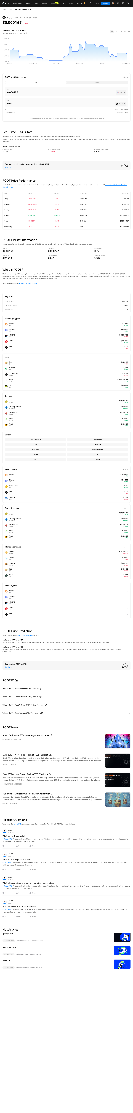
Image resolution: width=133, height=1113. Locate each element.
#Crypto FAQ (7, 839)
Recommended (65, 469)
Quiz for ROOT (8, 934)
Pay (36, 82)
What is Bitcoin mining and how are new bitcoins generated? (28, 883)
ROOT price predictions (25, 635)
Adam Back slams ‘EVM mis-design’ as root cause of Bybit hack (32, 735)
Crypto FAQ (17, 824)
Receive (97, 82)
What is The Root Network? (28, 283)
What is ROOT (7, 961)
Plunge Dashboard (65, 547)
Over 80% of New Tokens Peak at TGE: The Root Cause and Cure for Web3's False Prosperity (46, 755)
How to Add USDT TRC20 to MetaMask (19, 906)
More (125, 77)
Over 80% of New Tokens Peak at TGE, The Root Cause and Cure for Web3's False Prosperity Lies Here (50, 774)
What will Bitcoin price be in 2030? (17, 859)
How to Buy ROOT (9, 947)
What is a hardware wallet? (13, 836)
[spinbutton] (61, 92)
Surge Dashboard (65, 508)
